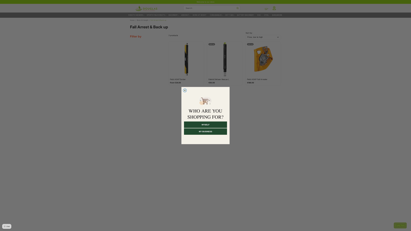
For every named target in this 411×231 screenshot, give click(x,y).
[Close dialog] (185, 90)
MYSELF (205, 125)
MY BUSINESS (205, 131)
